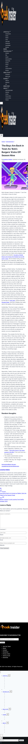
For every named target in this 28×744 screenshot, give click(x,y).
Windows (7, 53)
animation (5, 464)
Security (7, 62)
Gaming (6, 37)
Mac (6, 54)
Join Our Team (8, 97)
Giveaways (7, 74)
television (16, 466)
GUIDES (4, 714)
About (4, 648)
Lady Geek (7, 41)
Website (2, 545)
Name (1, 534)
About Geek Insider (9, 90)
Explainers (7, 82)
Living (6, 39)
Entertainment (8, 33)
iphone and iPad (8, 58)
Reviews (7, 70)
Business (7, 47)
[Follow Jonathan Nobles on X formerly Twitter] (1, 489)
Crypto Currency (8, 68)
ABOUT (4, 723)
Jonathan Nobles (7, 159)
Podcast (7, 99)
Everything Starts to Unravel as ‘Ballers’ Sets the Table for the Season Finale (13, 493)
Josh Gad (12, 300)
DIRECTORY (6, 86)
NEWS (5, 49)
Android (6, 56)
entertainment (9, 466)
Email (1, 540)
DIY (6, 84)
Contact (6, 94)
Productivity (7, 43)
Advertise (7, 92)
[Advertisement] (14, 570)
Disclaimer (5, 652)
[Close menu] (0, 672)
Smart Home (7, 60)
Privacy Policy (8, 95)
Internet (6, 64)
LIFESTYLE (5, 675)
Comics (6, 35)
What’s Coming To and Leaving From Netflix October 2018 (12, 499)
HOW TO (7, 80)
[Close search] (1, 738)
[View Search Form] (1, 103)
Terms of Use (6, 655)
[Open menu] (1, 135)
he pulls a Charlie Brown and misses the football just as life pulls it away (13, 256)
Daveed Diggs (5, 302)
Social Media (7, 45)
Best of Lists (7, 76)
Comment (3, 529)
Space (6, 66)
